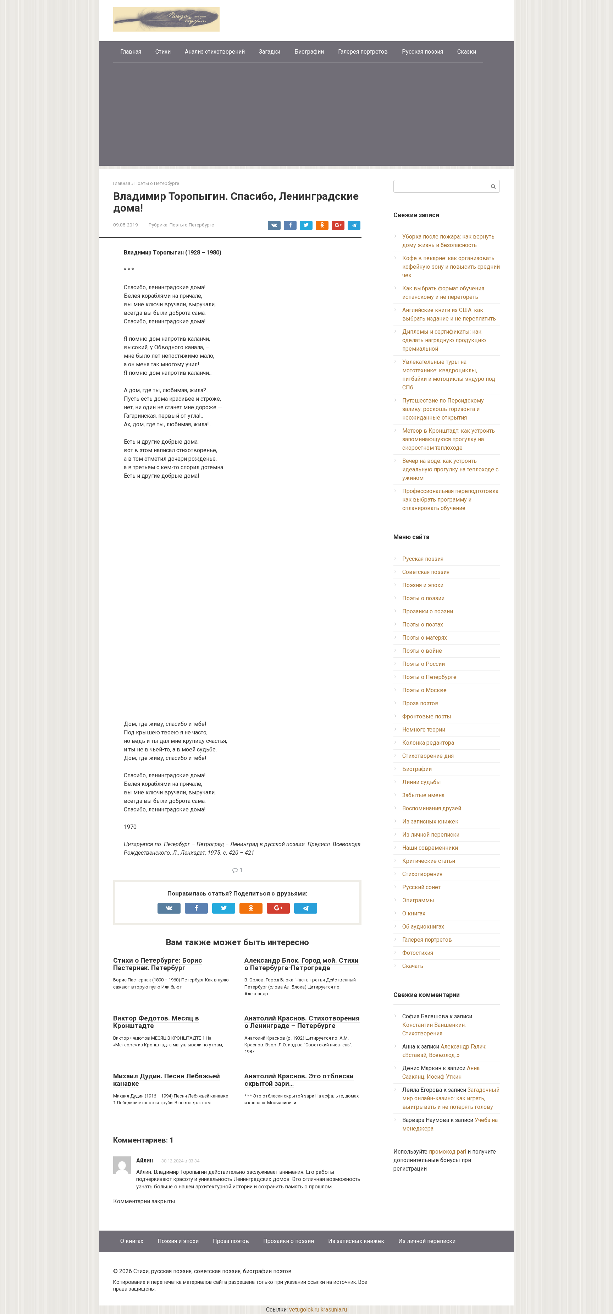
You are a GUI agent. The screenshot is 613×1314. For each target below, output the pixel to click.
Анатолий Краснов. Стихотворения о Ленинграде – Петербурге (302, 1022)
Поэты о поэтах (422, 624)
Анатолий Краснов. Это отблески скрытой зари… (299, 1080)
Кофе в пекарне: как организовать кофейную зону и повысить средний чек (451, 267)
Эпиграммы (418, 900)
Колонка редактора (428, 742)
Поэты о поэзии (423, 598)
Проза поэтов (420, 703)
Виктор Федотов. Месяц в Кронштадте (156, 1022)
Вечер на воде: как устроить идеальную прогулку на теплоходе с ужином (450, 469)
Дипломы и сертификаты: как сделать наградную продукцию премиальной (444, 340)
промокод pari (447, 1151)
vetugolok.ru (304, 1309)
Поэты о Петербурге (192, 225)
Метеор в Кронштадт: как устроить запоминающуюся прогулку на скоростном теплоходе (448, 439)
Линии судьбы (421, 782)
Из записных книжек (430, 821)
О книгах (413, 913)
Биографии (309, 51)
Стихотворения (422, 874)
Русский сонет (421, 887)
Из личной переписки (430, 834)
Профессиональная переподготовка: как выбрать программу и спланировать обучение (450, 499)
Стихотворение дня (428, 755)
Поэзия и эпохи (422, 585)
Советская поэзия (425, 572)
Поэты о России (423, 664)
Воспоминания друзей (431, 808)
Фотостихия (417, 952)
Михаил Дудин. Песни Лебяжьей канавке (166, 1080)
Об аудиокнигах (423, 926)
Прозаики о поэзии (427, 611)
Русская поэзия (422, 51)
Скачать (412, 966)
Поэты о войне (422, 650)
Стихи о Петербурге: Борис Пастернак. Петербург (157, 964)
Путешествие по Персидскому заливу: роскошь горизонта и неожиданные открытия (443, 409)
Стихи (163, 51)
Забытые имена (423, 795)
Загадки (269, 51)
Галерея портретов (363, 51)
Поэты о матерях (424, 637)
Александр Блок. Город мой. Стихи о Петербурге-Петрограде (301, 964)
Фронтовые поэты (426, 716)
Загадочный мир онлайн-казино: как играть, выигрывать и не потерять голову (450, 1098)
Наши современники (430, 847)
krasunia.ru (334, 1309)
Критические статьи (428, 861)
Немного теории (423, 729)
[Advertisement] (306, 116)
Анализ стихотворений (215, 51)
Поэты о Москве (424, 690)
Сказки (466, 51)
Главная (130, 51)
